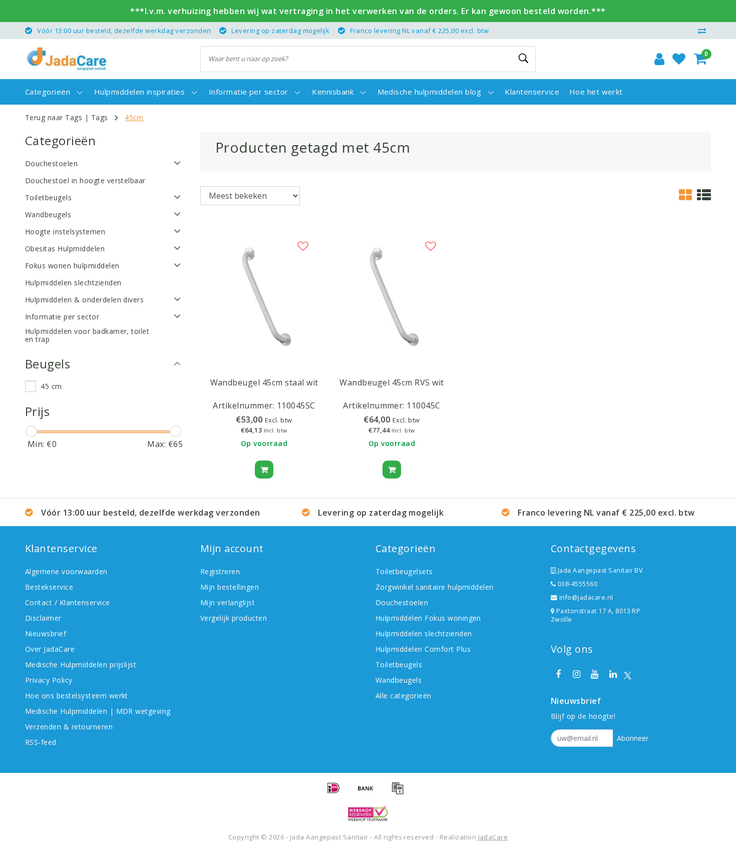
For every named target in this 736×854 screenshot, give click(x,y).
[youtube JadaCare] (594, 674)
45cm (134, 117)
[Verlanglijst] (678, 59)
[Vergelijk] (704, 30)
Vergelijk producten (233, 618)
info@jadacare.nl (586, 597)
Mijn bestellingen (229, 587)
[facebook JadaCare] (558, 674)
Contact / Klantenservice (67, 602)
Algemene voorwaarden (66, 571)
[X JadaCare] (627, 674)
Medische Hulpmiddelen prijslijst (80, 664)
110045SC (296, 405)
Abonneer (632, 738)
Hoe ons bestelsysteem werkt (76, 695)
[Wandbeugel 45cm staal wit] (264, 294)
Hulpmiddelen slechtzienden (424, 633)
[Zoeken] (523, 58)
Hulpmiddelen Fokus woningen (428, 618)
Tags (99, 117)
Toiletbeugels (399, 664)
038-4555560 (576, 584)
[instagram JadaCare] (576, 674)
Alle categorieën (404, 695)
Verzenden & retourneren (69, 726)
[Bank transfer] (369, 792)
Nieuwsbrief (45, 633)
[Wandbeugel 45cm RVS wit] (391, 294)
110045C (423, 405)
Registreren (220, 571)
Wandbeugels (399, 680)
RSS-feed (41, 742)
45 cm (51, 386)
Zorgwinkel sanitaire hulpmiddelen (435, 587)
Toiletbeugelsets (404, 571)
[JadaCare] (67, 59)
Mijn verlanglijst (227, 602)
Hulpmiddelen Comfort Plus (423, 649)
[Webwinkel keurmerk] (368, 813)
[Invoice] (400, 792)
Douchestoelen (402, 602)
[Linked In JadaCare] (612, 674)
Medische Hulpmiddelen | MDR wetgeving (98, 711)
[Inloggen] (659, 59)
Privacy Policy (49, 680)
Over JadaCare (50, 649)
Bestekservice (49, 587)
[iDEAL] (337, 792)
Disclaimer (43, 618)
